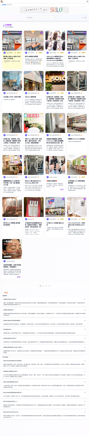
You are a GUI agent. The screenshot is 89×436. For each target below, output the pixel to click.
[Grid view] (83, 18)
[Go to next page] (51, 286)
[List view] (85, 18)
